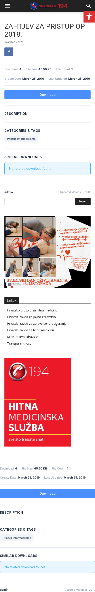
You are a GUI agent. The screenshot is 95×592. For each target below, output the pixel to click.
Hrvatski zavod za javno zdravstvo (31, 317)
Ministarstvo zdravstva (23, 337)
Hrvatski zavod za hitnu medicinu (30, 330)
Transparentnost (19, 343)
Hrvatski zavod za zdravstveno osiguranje (36, 323)
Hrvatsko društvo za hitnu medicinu (32, 310)
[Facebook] (8, 51)
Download (47, 94)
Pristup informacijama (21, 138)
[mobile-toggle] (7, 6)
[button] (89, 17)
